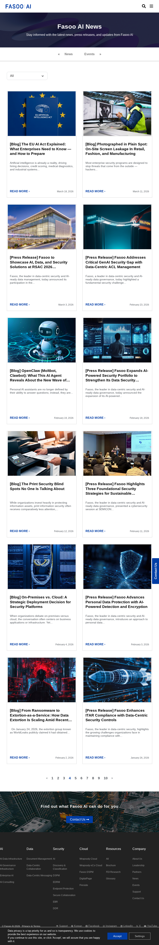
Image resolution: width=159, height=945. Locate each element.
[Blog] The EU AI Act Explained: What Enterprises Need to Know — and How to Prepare (40, 149)
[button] (154, 6)
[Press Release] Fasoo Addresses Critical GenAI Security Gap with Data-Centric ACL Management (116, 262)
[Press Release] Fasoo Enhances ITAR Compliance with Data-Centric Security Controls (117, 715)
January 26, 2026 (140, 757)
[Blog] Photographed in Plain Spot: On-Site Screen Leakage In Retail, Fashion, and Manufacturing (116, 149)
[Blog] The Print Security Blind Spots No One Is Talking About (37, 486)
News (69, 54)
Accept (117, 936)
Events (89, 54)
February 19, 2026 (63, 418)
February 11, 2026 (139, 531)
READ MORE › (20, 191)
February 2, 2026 (64, 757)
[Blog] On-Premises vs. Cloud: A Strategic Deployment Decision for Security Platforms (40, 602)
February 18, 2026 (139, 418)
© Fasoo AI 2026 (11, 926)
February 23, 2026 (139, 304)
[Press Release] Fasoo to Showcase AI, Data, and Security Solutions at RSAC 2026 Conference (38, 262)
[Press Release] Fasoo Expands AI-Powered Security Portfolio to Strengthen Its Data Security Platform (117, 376)
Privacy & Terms (31, 926)
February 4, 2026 (64, 644)
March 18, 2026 (65, 191)
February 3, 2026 (140, 644)
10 (106, 778)
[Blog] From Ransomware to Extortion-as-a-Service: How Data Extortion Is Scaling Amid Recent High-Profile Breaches (39, 715)
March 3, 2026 (65, 304)
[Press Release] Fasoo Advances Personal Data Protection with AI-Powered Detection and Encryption (117, 602)
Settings (140, 936)
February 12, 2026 (63, 531)
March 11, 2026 (141, 191)
